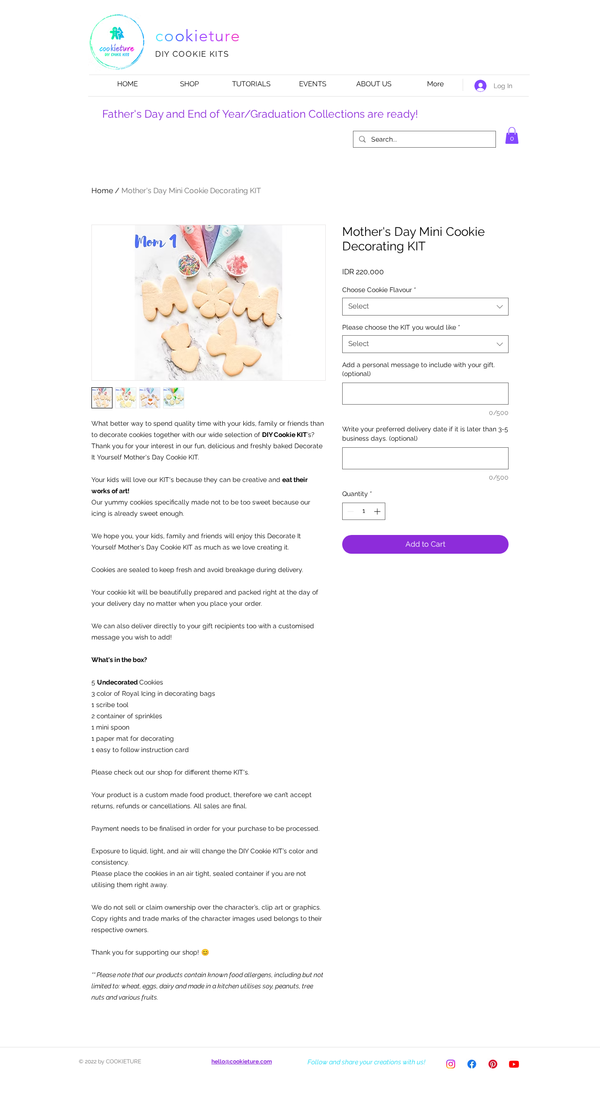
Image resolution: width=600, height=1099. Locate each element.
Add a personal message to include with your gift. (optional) (418, 369)
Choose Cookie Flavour (379, 290)
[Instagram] (451, 1064)
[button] (512, 135)
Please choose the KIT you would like (401, 327)
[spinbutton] (363, 511)
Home (102, 190)
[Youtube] (514, 1064)
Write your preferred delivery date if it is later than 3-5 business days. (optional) (425, 433)
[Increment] (378, 511)
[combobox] (425, 307)
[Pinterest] (493, 1064)
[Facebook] (472, 1064)
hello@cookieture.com (241, 1061)
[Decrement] (349, 511)
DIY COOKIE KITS (192, 54)
